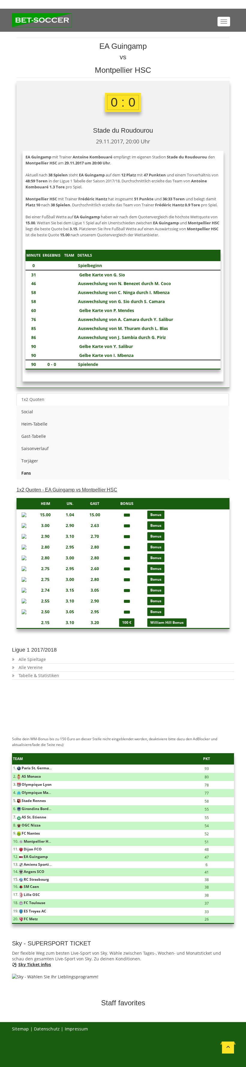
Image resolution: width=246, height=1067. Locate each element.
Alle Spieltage (32, 659)
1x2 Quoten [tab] (32, 399)
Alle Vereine (31, 667)
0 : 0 (123, 102)
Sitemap (20, 1029)
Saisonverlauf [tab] (35, 448)
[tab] (122, 473)
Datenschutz (47, 1029)
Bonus (155, 514)
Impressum (76, 1029)
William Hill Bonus (167, 622)
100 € (126, 622)
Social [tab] (27, 411)
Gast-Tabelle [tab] (33, 436)
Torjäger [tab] (29, 461)
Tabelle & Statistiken (39, 675)
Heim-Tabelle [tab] (34, 424)
